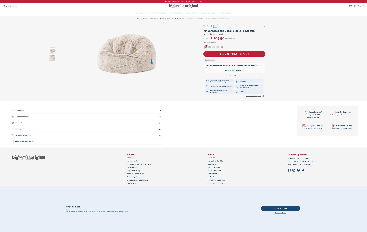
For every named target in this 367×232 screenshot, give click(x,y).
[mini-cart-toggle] (364, 6)
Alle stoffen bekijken (23, 141)
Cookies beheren (280, 213)
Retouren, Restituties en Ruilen (139, 164)
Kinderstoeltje (212, 174)
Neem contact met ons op (136, 174)
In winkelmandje (234, 54)
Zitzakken (211, 158)
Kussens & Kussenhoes (216, 183)
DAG (183, 1)
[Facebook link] (289, 171)
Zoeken (130, 158)
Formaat (18, 123)
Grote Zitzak (212, 164)
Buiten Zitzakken (213, 167)
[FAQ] (359, 6)
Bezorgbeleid (132, 167)
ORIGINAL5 (239, 71)
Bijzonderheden (21, 117)
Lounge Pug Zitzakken (215, 161)
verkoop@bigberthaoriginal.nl (299, 158)
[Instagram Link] (294, 171)
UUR (189, 1)
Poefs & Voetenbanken (216, 180)
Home (138, 18)
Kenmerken (19, 129)
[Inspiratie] (354, 6)
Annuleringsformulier (135, 177)
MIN (195, 1)
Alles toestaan (280, 208)
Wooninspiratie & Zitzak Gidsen (138, 180)
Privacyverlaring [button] (123, 211)
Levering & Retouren (23, 135)
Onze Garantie (132, 183)
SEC (201, 1)
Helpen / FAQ (132, 161)
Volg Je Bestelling (133, 171)
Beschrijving (20, 110)
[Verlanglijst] (350, 6)
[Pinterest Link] (298, 171)
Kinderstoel (211, 177)
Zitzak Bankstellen (214, 171)
